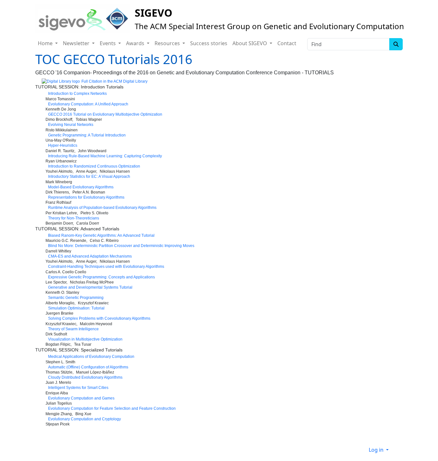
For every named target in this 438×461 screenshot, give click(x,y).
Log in (377, 449)
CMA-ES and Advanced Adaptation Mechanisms (90, 256)
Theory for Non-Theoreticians (73, 218)
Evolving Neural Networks (70, 124)
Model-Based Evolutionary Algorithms (81, 187)
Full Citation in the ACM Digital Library (114, 81)
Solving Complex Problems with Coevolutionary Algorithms (99, 318)
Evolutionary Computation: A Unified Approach (88, 104)
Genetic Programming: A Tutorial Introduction (87, 135)
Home (46, 43)
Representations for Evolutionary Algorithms (86, 197)
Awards (136, 43)
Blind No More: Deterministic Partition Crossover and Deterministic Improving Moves (121, 245)
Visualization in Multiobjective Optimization (85, 339)
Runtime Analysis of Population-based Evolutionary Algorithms (102, 207)
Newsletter (77, 43)
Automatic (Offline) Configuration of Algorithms (88, 367)
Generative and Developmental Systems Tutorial (90, 287)
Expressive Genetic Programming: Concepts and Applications (101, 277)
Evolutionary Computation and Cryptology (84, 419)
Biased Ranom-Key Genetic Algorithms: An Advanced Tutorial (101, 235)
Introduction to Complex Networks (77, 93)
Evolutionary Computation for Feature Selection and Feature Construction (112, 408)
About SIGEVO (250, 43)
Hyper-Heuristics (62, 145)
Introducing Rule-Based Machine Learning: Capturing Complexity (105, 156)
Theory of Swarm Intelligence (73, 329)
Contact (286, 43)
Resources (168, 43)
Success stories (208, 43)
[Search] (396, 44)
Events (108, 43)
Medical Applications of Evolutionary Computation (91, 356)
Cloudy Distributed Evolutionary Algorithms (85, 377)
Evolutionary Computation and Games (81, 398)
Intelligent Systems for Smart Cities (78, 387)
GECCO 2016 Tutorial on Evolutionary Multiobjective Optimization (105, 114)
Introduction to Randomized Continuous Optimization (94, 166)
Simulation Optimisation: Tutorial (76, 308)
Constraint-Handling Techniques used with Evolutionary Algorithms (106, 266)
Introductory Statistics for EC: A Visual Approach (89, 176)
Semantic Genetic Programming (76, 297)
